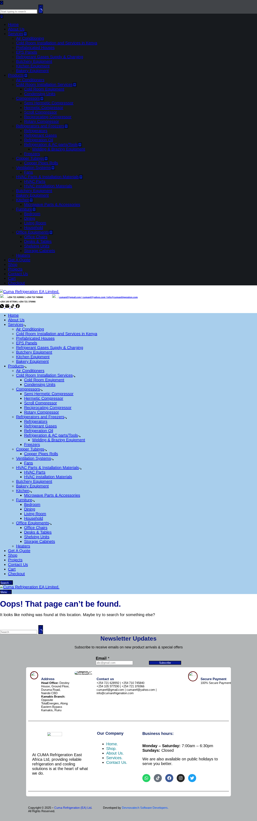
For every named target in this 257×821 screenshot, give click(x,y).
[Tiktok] (158, 778)
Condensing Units (39, 384)
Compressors (28, 389)
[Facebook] (18, 306)
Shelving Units (36, 537)
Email (102, 658)
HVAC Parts (34, 472)
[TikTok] (13, 306)
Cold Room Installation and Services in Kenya (56, 334)
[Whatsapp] (146, 778)
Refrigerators (35, 421)
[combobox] (18, 632)
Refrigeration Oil (38, 430)
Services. (114, 758)
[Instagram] (181, 778)
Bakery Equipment (32, 361)
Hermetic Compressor (43, 398)
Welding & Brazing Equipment (58, 440)
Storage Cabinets (39, 541)
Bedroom (32, 504)
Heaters (23, 546)
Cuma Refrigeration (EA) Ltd (72, 807)
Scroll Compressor (40, 403)
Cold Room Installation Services (44, 375)
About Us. (115, 753)
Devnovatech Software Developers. (145, 807)
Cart (12, 569)
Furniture (24, 500)
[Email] (7, 306)
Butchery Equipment (34, 352)
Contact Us (18, 564)
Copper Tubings (30, 449)
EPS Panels (26, 343)
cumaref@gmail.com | (71, 297)
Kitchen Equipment (33, 357)
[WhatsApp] (2, 306)
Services (15, 324)
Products (16, 366)
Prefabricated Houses (35, 338)
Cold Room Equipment (44, 380)
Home (13, 315)
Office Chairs (35, 527)
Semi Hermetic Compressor (48, 394)
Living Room (35, 514)
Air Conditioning (30, 329)
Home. (112, 744)
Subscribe (165, 662)
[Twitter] (192, 778)
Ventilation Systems (33, 458)
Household (33, 518)
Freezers (32, 444)
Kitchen (22, 490)
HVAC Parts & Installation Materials (47, 467)
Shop (12, 555)
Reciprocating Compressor (47, 407)
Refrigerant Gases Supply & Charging (49, 347)
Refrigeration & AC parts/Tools (51, 435)
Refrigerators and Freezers (40, 417)
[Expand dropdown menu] (25, 367)
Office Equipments (32, 523)
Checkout (16, 574)
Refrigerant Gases (40, 426)
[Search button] (40, 629)
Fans (28, 463)
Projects (15, 560)
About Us (16, 320)
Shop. (111, 748)
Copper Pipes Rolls (41, 454)
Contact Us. (116, 762)
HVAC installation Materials (48, 477)
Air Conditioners (30, 370)
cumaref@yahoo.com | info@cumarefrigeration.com (110, 297)
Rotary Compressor (41, 412)
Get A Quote (19, 550)
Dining (29, 509)
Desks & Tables (38, 532)
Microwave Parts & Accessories (52, 495)
